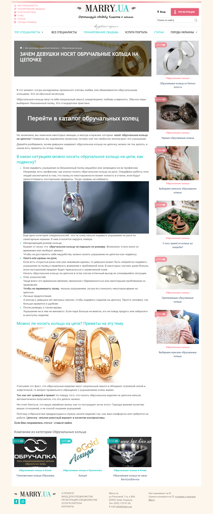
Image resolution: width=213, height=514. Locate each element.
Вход (162, 11)
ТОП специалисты (27, 32)
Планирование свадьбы (101, 32)
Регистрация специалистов (79, 500)
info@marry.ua (124, 506)
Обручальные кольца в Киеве (35, 470)
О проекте (68, 493)
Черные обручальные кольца (177, 137)
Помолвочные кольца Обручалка (35, 475)
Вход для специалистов (77, 496)
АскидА (83, 475)
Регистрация (186, 12)
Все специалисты (64, 32)
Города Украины (182, 32)
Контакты (68, 506)
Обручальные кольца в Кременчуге (82, 470)
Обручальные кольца (177, 78)
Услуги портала (136, 32)
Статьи (159, 32)
